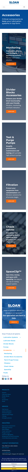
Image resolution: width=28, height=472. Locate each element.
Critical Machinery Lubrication (9, 438)
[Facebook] (8, 379)
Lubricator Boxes (6, 394)
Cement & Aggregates (7, 434)
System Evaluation (6, 411)
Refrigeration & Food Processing (10, 436)
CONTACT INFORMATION (10, 443)
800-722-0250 (5, 447)
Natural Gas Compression (8, 426)
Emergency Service (7, 418)
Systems (4, 392)
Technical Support (6, 412)
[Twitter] (3, 379)
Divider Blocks (5, 396)
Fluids (3, 401)
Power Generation (6, 431)
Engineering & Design (7, 414)
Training (4, 416)
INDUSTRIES (6, 423)
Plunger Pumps (6, 433)
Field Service (5, 409)
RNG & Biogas (5, 429)
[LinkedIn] (5, 379)
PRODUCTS (5, 390)
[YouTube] (11, 379)
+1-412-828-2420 (6, 452)
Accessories (5, 399)
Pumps (4, 398)
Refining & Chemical (7, 427)
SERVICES (5, 406)
